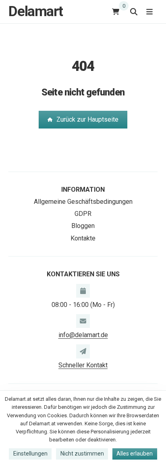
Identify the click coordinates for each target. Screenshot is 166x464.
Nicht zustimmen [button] (82, 453)
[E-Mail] (83, 321)
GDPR (83, 214)
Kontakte (83, 238)
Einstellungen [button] (30, 453)
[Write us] (83, 351)
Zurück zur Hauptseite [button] (87, 119)
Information (83, 189)
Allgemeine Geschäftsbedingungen (83, 201)
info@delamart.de (83, 335)
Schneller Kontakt (83, 365)
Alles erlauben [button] (134, 453)
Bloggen (83, 226)
